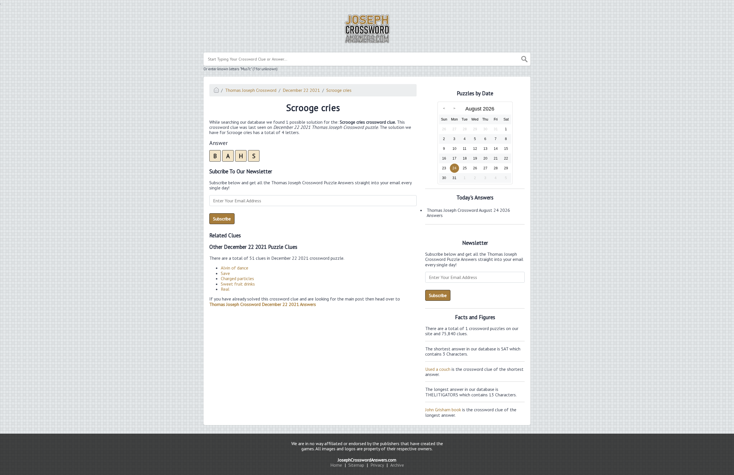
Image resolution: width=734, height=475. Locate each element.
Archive (397, 465)
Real (225, 289)
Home (336, 465)
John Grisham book (443, 409)
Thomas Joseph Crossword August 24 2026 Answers (468, 212)
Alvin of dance (234, 268)
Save (225, 273)
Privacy (377, 465)
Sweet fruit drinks (238, 284)
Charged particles (237, 278)
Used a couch (437, 369)
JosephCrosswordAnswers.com (367, 460)
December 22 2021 (301, 90)
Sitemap (356, 465)
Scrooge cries (339, 90)
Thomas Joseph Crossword (250, 90)
